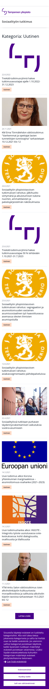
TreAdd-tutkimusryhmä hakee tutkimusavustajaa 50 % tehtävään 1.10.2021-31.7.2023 (21, 253)
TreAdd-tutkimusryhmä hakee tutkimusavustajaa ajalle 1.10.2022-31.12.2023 (21, 81)
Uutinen (6, 89)
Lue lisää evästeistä (16, 661)
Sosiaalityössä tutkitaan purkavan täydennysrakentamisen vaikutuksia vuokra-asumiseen (22, 425)
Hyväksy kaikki (25, 676)
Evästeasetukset (24, 670)
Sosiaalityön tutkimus (17, 21)
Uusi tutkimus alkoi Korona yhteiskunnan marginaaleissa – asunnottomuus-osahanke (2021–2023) (23, 479)
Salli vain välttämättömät (24, 683)
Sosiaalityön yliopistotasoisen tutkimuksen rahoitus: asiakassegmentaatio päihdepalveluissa (23, 370)
